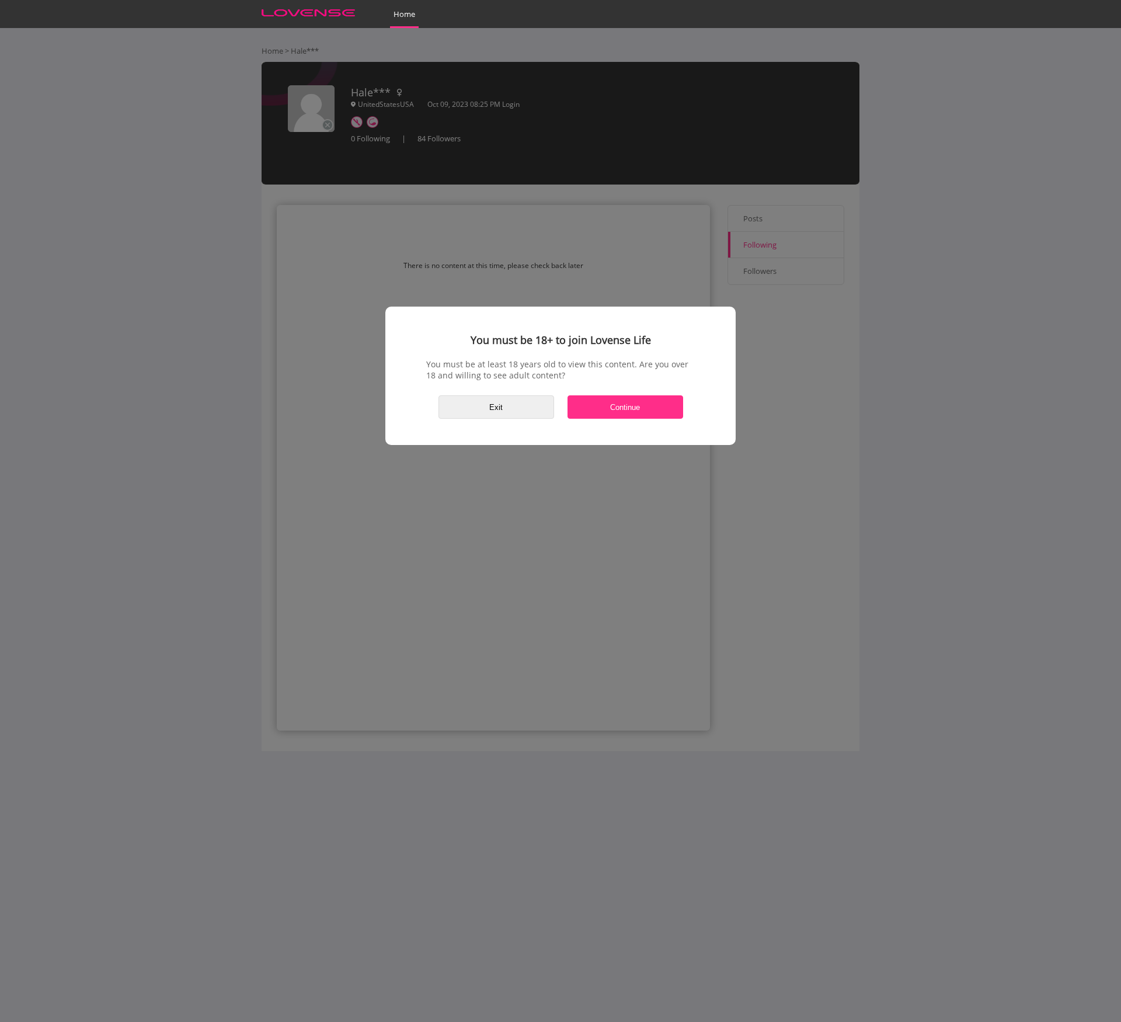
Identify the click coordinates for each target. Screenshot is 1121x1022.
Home (404, 14)
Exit (496, 407)
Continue (625, 407)
